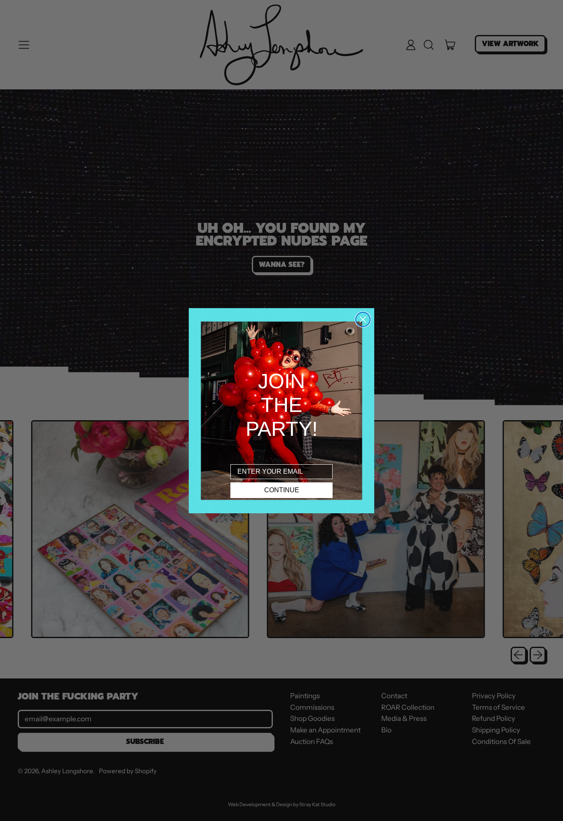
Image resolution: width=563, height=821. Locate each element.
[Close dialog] (363, 319)
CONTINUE (281, 490)
